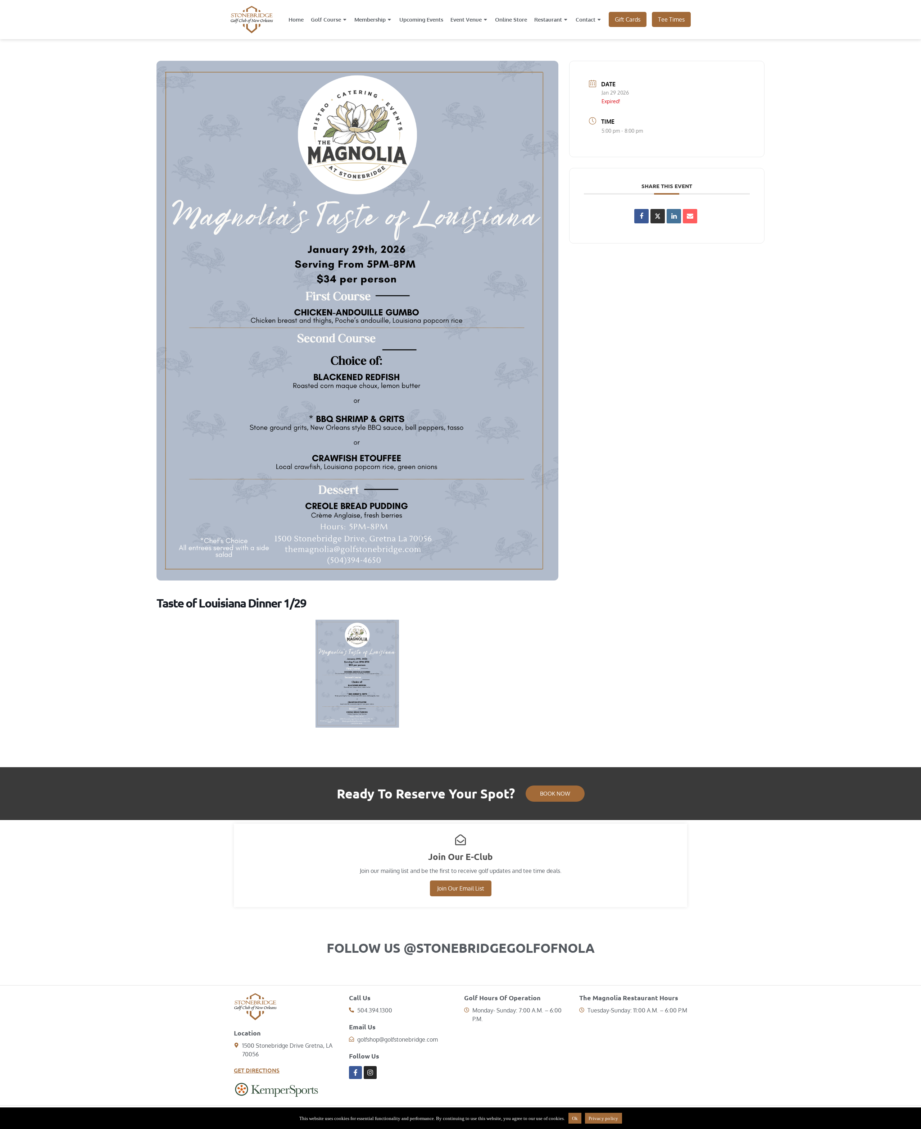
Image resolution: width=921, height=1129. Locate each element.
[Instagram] (370, 1072)
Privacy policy (603, 1118)
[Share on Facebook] (641, 216)
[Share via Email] (690, 216)
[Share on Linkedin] (674, 216)
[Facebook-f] (355, 1072)
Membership (370, 19)
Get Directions (257, 1070)
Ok (575, 1118)
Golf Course (326, 19)
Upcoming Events (421, 19)
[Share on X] (657, 216)
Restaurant (548, 19)
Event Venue (466, 19)
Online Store (511, 19)
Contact (585, 19)
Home (296, 19)
